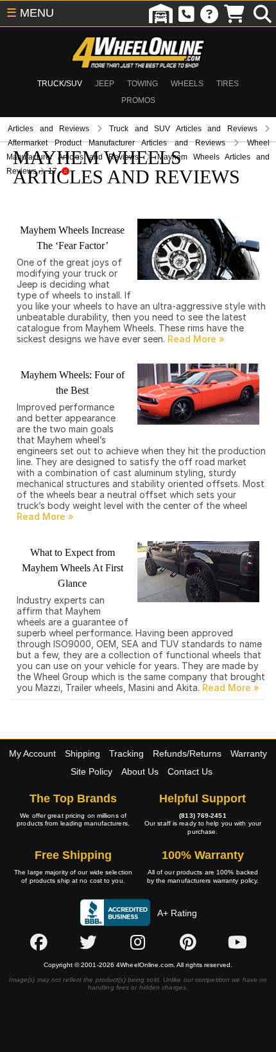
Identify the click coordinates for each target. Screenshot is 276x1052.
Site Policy (91, 771)
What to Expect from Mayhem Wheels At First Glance (72, 568)
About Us (140, 771)
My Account (32, 753)
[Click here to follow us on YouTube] (237, 942)
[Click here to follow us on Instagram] (138, 942)
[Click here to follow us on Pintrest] (188, 942)
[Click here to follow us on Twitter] (88, 942)
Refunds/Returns (187, 753)
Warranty (248, 753)
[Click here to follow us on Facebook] (38, 942)
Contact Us (190, 771)
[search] (263, 13)
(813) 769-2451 (202, 815)
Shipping (82, 753)
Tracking (126, 753)
